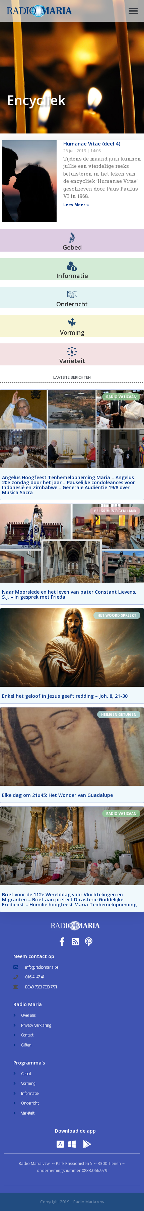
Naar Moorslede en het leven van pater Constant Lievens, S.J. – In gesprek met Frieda (69, 594)
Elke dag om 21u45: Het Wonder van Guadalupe (57, 795)
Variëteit (72, 361)
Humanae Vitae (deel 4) (91, 143)
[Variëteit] (72, 352)
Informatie (72, 276)
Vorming (72, 332)
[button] (133, 10)
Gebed (72, 247)
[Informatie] (72, 267)
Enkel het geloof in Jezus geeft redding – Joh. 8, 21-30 (65, 696)
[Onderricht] (72, 295)
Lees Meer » (76, 205)
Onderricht (72, 304)
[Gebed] (72, 237)
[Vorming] (72, 323)
